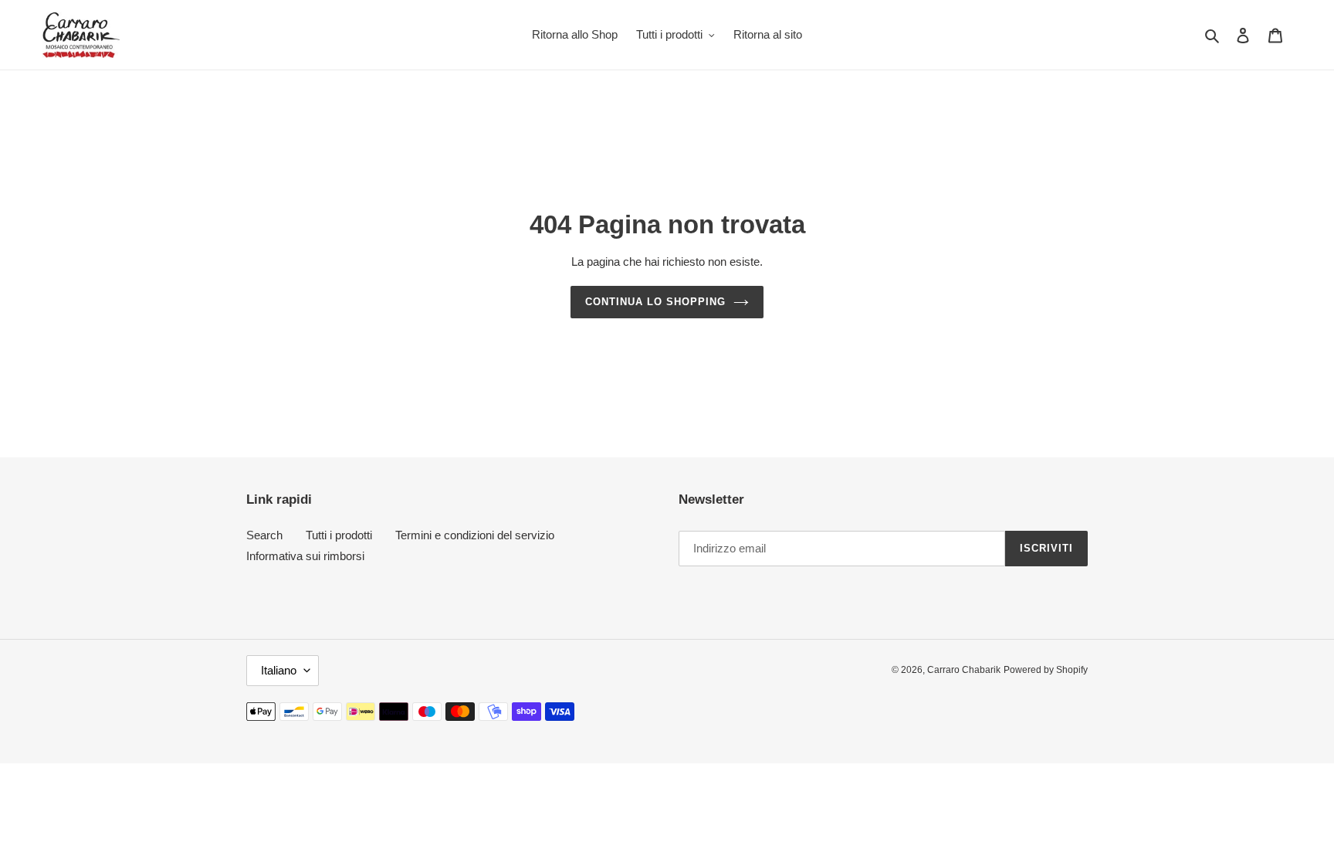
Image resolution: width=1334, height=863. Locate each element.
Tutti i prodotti (339, 535)
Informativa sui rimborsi (305, 555)
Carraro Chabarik (963, 669)
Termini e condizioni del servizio (474, 535)
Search (264, 535)
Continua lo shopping (655, 301)
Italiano (278, 670)
